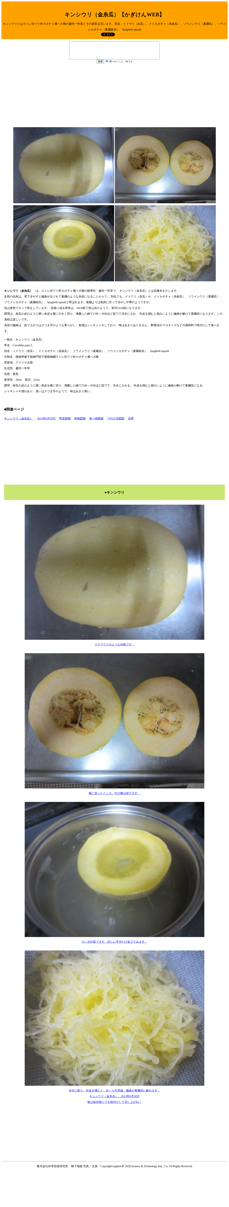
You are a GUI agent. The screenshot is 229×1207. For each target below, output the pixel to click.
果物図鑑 (80, 418)
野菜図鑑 (65, 418)
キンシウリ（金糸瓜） (18, 418)
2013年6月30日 (46, 418)
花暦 (131, 418)
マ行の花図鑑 (115, 418)
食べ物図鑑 (96, 418)
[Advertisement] (114, 97)
